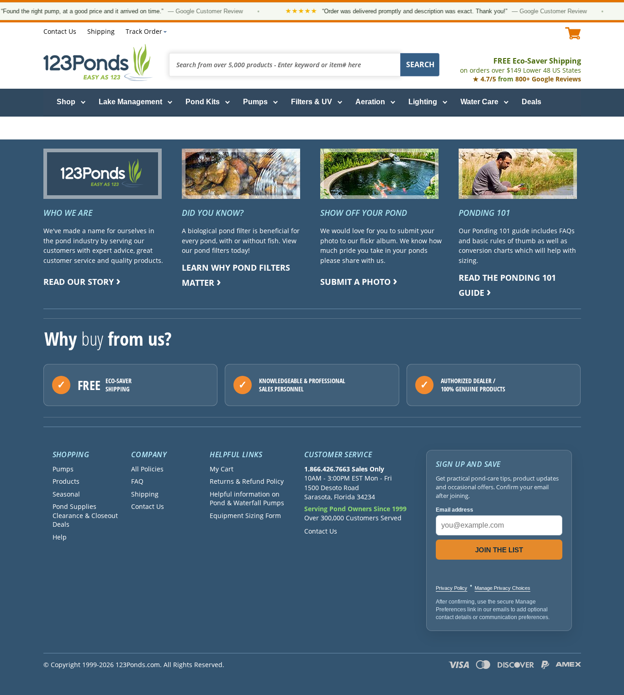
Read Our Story (78, 281)
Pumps (255, 102)
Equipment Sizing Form (245, 515)
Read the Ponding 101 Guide (507, 285)
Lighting (422, 102)
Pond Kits (202, 102)
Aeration (370, 102)
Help (60, 537)
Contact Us (59, 31)
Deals (531, 102)
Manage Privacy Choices (502, 588)
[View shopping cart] (573, 33)
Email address (454, 510)
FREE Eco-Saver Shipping (520, 65)
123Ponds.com (98, 62)
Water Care (479, 102)
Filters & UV (311, 102)
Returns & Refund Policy (247, 481)
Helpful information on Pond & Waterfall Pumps (247, 498)
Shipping (101, 31)
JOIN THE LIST (499, 550)
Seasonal (66, 494)
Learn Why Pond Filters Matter (236, 275)
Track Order (144, 31)
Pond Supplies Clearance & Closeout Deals (85, 515)
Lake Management (130, 102)
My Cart (221, 469)
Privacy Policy (451, 588)
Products (66, 481)
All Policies (147, 469)
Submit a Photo (355, 281)
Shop (66, 102)
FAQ (137, 481)
